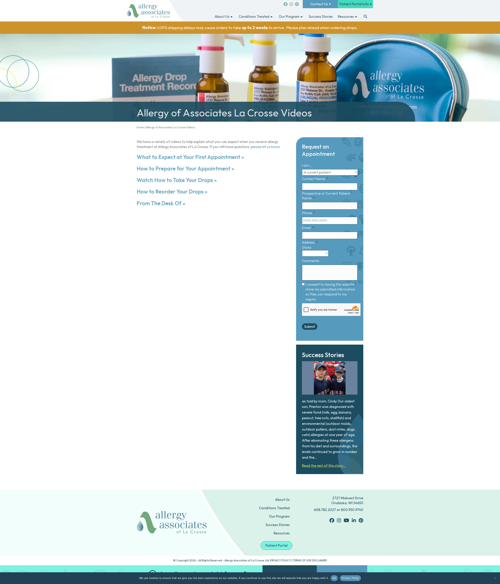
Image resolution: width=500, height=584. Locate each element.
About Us (282, 499)
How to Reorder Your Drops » (172, 191)
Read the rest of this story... (324, 465)
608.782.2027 (325, 509)
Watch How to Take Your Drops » (177, 180)
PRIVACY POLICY (280, 560)
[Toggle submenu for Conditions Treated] (271, 17)
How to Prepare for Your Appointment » (185, 168)
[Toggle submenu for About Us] (231, 17)
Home (140, 127)
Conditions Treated (274, 508)
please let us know (265, 146)
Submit (309, 326)
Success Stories (278, 524)
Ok (334, 578)
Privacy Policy (350, 578)
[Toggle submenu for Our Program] (301, 17)
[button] (365, 16)
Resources (282, 533)
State (306, 247)
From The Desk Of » (161, 203)
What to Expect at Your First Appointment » (190, 156)
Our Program (279, 516)
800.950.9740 (352, 509)
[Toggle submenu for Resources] (356, 17)
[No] (495, 578)
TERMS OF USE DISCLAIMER (310, 560)
